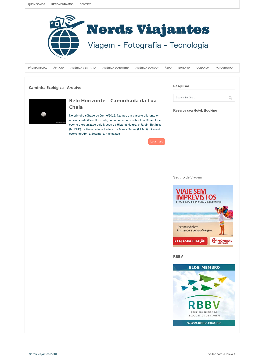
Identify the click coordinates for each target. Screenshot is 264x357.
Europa (184, 67)
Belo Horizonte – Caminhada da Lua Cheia (113, 103)
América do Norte (116, 67)
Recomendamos (62, 4)
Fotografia (224, 67)
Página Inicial (37, 67)
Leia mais (156, 141)
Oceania (203, 67)
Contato (85, 4)
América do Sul (147, 67)
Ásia (168, 67)
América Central (83, 67)
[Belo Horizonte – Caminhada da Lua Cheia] (47, 110)
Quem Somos (36, 4)
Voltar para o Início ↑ (221, 354)
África (58, 67)
